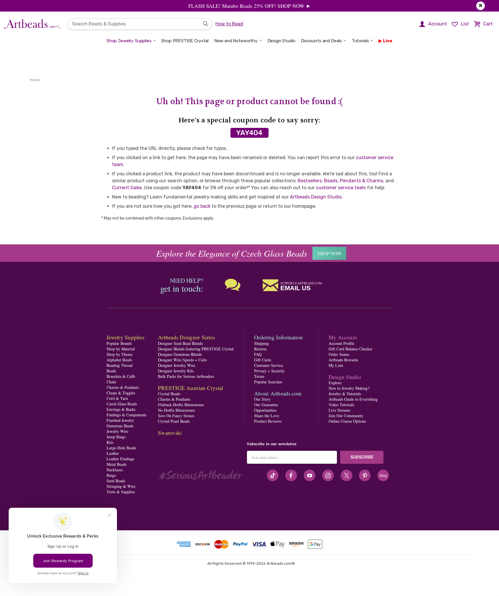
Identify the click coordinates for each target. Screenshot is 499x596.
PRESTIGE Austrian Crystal (190, 387)
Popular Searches (268, 382)
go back (202, 206)
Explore (335, 382)
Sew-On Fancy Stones (176, 415)
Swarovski (170, 432)
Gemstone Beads (120, 425)
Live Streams (339, 410)
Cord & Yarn (117, 398)
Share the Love (266, 415)
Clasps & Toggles (121, 393)
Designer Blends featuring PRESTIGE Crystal (196, 349)
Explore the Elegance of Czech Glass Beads (231, 253)
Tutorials (360, 40)
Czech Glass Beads (122, 403)
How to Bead (229, 24)
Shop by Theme (120, 354)
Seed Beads (116, 480)
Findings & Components (126, 414)
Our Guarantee (266, 404)
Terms (259, 376)
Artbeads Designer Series (186, 337)
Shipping (261, 343)
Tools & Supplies (121, 491)
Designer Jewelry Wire (176, 365)
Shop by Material (121, 349)
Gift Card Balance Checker (351, 349)
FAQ (258, 354)
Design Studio (281, 40)
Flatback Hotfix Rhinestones (181, 404)
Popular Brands (119, 343)
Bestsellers (310, 180)
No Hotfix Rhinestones (176, 410)
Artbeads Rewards (343, 360)
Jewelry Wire (117, 431)
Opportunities (265, 410)
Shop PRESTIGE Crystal (184, 40)
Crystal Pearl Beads (174, 421)
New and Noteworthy (236, 40)
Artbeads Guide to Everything (353, 399)
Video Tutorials (341, 404)
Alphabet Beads (119, 360)
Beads (331, 180)
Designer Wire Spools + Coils (182, 360)
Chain (111, 382)
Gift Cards (262, 360)
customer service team (341, 187)
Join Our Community (346, 415)
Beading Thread (120, 365)
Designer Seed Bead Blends (180, 343)
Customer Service (268, 365)
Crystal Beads (169, 393)
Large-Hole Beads (121, 447)
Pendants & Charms (361, 180)
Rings (111, 475)
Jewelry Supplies (125, 337)
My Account (343, 337)
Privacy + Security (269, 371)
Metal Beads (116, 464)
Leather (113, 453)
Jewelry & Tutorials (345, 393)
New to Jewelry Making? (349, 388)
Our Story (262, 399)
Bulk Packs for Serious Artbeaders (186, 376)
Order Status (339, 354)
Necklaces (115, 469)
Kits (110, 442)
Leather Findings (120, 458)
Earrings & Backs (121, 409)
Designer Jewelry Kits (176, 371)
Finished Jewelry (120, 420)
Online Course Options (347, 421)
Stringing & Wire (121, 486)
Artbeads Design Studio (316, 197)
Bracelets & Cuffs (121, 376)
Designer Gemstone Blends (180, 354)
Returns (260, 349)
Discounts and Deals (321, 40)
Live (387, 40)
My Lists (336, 365)
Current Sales (127, 187)
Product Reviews (268, 421)
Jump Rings (116, 436)
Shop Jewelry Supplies (129, 40)
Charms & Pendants (123, 387)
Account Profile (341, 343)
